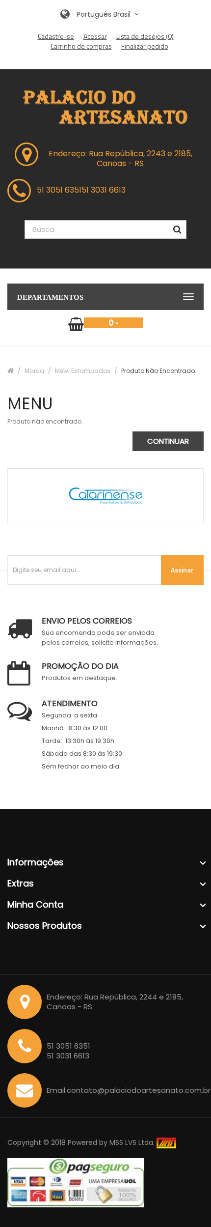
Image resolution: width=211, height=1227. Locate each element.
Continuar (168, 441)
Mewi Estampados (82, 371)
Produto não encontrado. (158, 371)
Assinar (182, 570)
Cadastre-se (56, 36)
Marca (34, 371)
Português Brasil (104, 14)
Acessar (95, 36)
